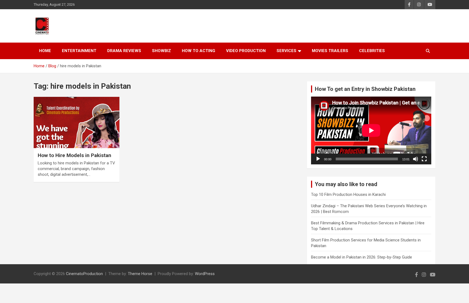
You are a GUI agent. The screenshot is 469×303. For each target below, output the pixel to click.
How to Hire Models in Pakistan (74, 155)
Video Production (246, 50)
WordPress (205, 273)
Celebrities (372, 50)
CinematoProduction (84, 273)
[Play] (318, 159)
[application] (371, 130)
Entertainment (79, 50)
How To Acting (198, 50)
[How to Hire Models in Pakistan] (76, 122)
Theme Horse (140, 273)
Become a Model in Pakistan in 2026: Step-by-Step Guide (361, 257)
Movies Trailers (330, 50)
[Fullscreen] (424, 159)
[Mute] (415, 159)
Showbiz (161, 50)
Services (286, 50)
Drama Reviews (124, 50)
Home (45, 50)
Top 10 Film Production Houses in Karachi (348, 194)
